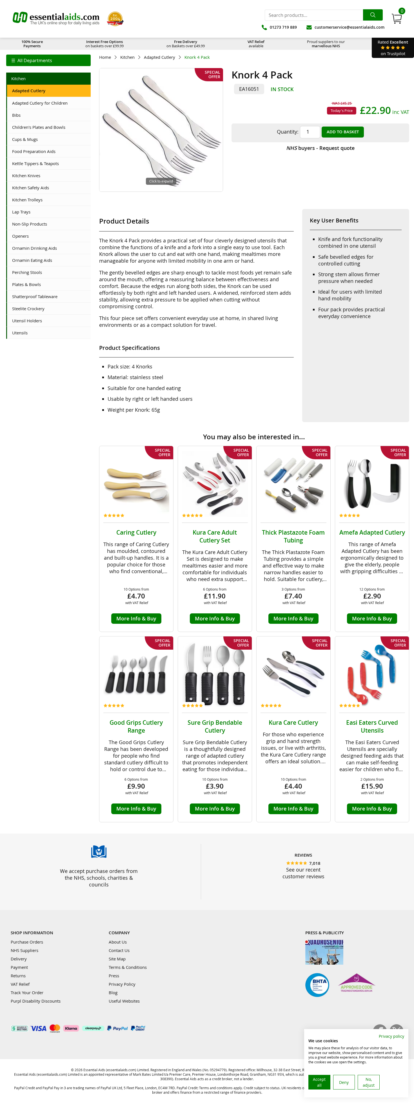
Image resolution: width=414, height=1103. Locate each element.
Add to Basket (343, 132)
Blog (113, 992)
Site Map (117, 959)
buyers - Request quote (320, 148)
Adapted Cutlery (159, 57)
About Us (118, 942)
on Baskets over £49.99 (185, 43)
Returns (18, 975)
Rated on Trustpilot (393, 47)
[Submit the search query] (373, 15)
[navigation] (48, 60)
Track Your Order (27, 992)
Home (105, 57)
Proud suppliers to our (326, 43)
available (256, 43)
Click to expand (161, 181)
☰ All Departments (31, 60)
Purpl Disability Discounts (36, 1001)
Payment (19, 967)
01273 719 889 (283, 27)
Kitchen (127, 57)
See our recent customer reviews (303, 873)
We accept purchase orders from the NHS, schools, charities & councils (99, 878)
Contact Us (119, 950)
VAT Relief (20, 984)
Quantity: (288, 131)
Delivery (19, 959)
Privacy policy (391, 1036)
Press (114, 975)
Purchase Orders (27, 942)
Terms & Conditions (128, 967)
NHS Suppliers (24, 950)
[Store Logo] (56, 19)
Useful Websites (124, 1001)
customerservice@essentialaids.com (349, 27)
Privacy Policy (122, 984)
